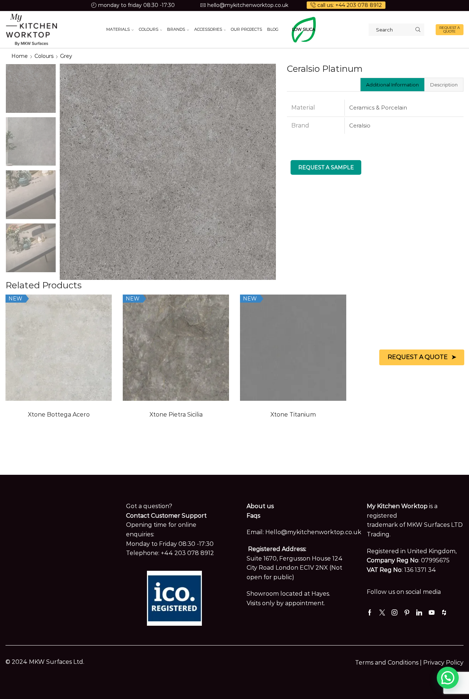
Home (19, 56)
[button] (448, 678)
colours (43, 56)
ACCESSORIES (208, 29)
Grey (66, 56)
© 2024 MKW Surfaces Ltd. (44, 661)
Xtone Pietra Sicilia (176, 414)
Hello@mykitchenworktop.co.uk (313, 532)
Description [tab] (444, 85)
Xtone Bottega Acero (59, 414)
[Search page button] (418, 29)
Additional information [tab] (392, 85)
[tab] (392, 85)
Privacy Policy (443, 662)
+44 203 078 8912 (187, 553)
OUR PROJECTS (246, 29)
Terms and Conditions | (389, 662)
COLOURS (148, 29)
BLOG (272, 29)
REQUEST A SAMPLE (326, 167)
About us (260, 506)
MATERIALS (118, 29)
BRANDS (176, 29)
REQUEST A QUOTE (449, 29)
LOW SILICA (303, 29)
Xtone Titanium (293, 414)
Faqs (253, 515)
